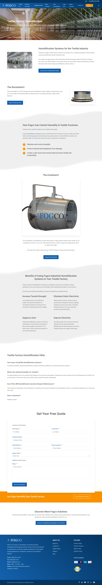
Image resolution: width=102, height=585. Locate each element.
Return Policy (77, 548)
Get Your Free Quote (19, 484)
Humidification (17, 37)
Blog (54, 554)
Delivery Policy (78, 551)
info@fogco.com (15, 562)
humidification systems (33, 133)
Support (55, 551)
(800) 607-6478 (16, 557)
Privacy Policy (78, 543)
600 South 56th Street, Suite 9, (21, 566)
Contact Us (56, 546)
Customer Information (19, 425)
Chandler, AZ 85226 (12, 568)
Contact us (10, 399)
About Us (55, 543)
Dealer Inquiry (56, 548)
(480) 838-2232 (14, 559)
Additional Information (19, 460)
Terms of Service (78, 546)
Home (9, 37)
